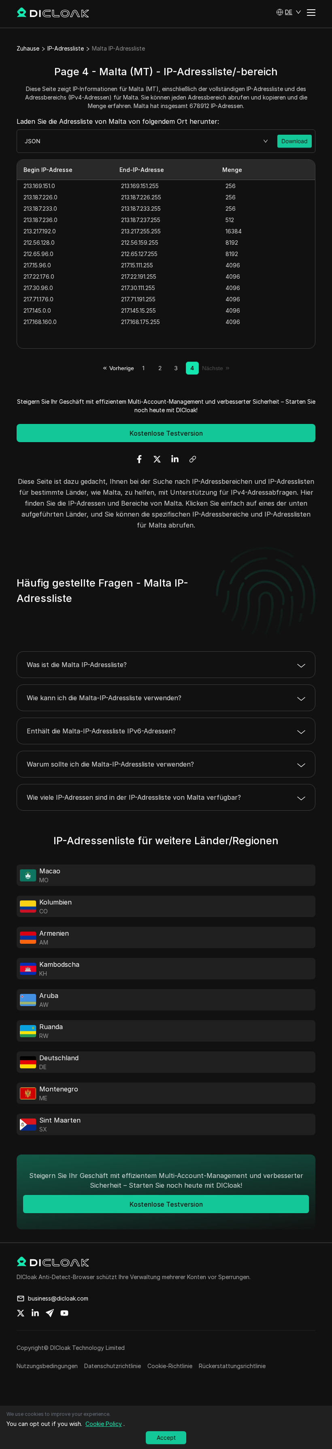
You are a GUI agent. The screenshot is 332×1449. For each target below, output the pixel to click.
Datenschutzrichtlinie (112, 1365)
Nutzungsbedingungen (47, 1365)
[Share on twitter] (21, 1313)
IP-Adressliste (65, 48)
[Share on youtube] (64, 1313)
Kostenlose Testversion (166, 433)
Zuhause (28, 48)
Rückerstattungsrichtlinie (232, 1365)
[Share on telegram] (50, 1313)
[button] (288, 12)
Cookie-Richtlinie (169, 1365)
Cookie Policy (103, 1423)
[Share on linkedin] (35, 1313)
